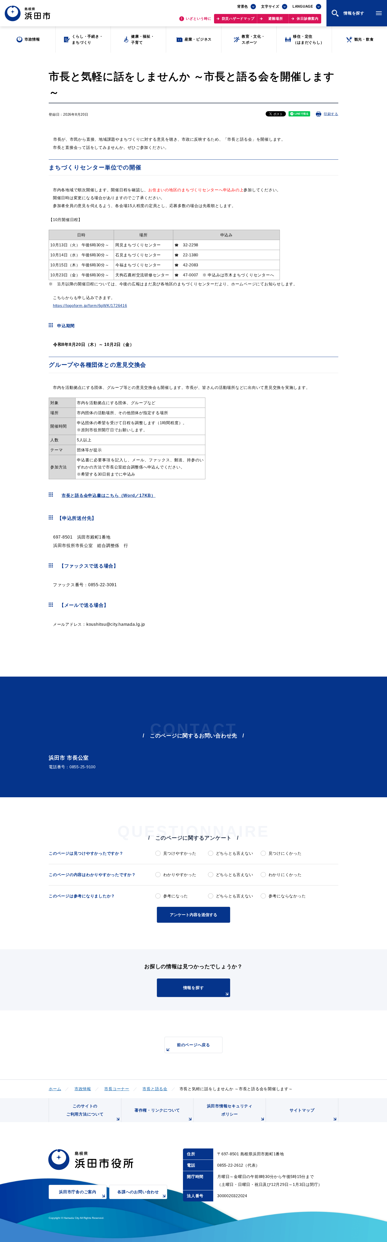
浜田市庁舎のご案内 (77, 1192)
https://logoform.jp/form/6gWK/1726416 (90, 305)
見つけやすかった (179, 853)
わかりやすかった (179, 874)
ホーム (55, 1089)
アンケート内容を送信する (193, 914)
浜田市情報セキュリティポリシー (229, 1110)
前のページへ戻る (193, 1045)
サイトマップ (302, 1110)
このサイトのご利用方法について (85, 1110)
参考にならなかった (287, 896)
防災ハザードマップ (238, 19)
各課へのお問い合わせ (138, 1192)
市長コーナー (116, 1089)
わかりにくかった (285, 874)
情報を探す (193, 987)
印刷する (331, 114)
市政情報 (83, 1089)
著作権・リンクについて (157, 1110)
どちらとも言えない (234, 853)
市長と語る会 (154, 1089)
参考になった (175, 896)
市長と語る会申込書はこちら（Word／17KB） (109, 495)
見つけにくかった (285, 853)
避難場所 (275, 19)
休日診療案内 (308, 19)
